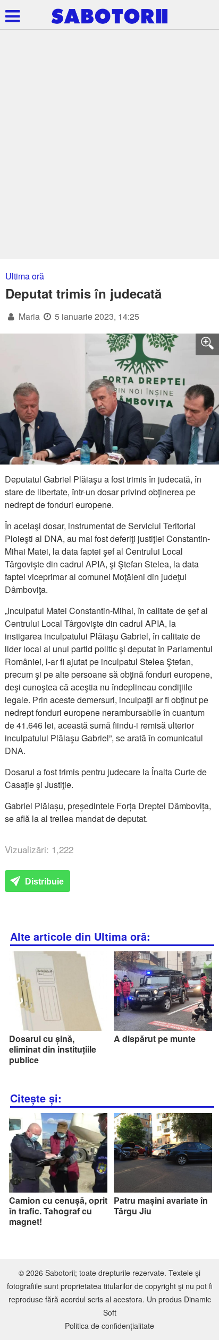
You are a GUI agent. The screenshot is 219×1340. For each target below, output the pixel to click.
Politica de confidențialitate (109, 1325)
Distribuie (43, 881)
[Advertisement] (109, 144)
